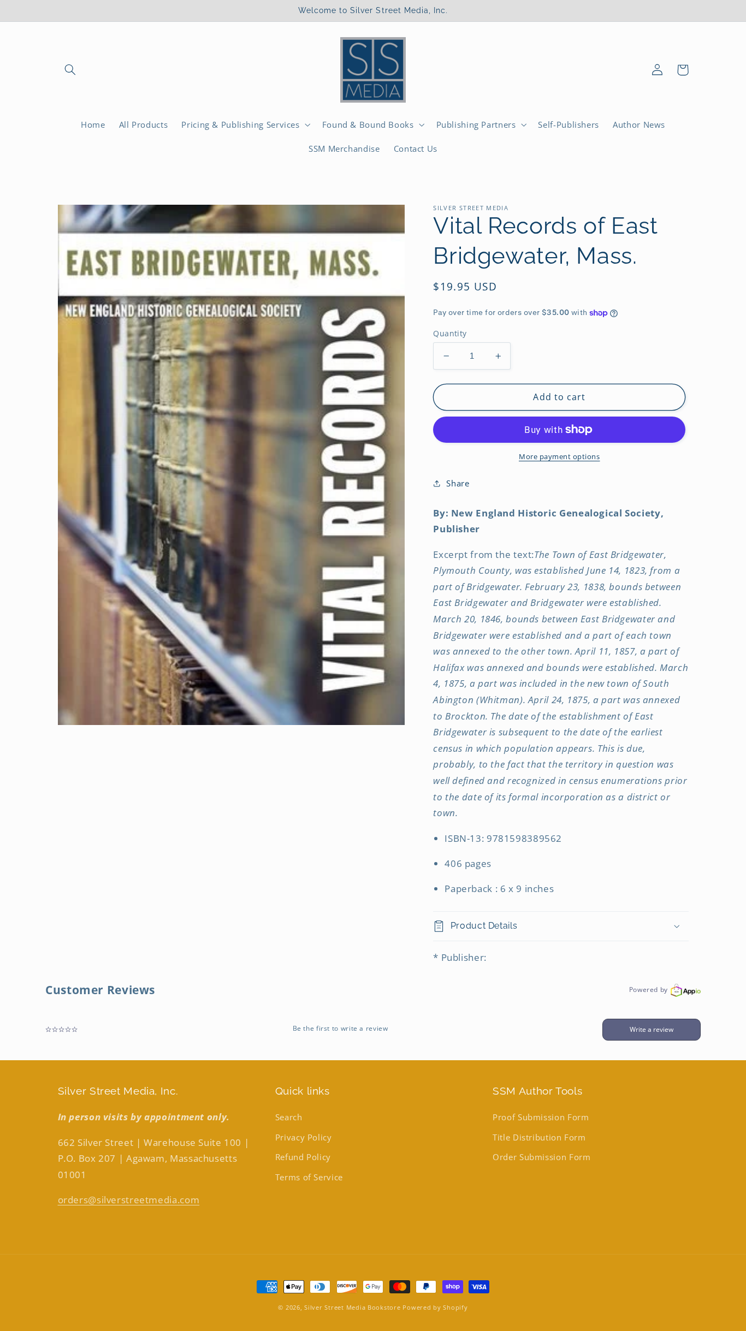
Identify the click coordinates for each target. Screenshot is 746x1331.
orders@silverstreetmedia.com (129, 1199)
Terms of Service (309, 1177)
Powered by (648, 989)
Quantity (449, 333)
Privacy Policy (303, 1137)
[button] (70, 69)
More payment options (559, 456)
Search (289, 1117)
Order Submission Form (541, 1156)
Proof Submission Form (541, 1117)
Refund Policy (303, 1156)
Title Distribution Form (539, 1137)
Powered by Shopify (434, 1307)
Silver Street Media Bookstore (352, 1307)
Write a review (651, 1029)
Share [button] (457, 483)
